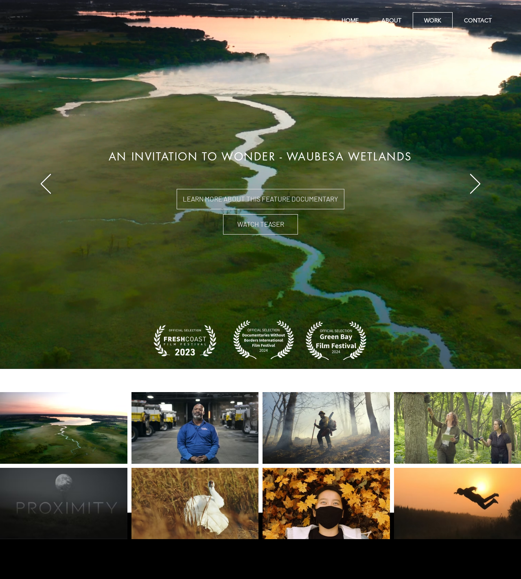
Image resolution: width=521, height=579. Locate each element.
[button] (260, 224)
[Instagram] (260, 571)
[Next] (475, 184)
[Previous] (46, 184)
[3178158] (240, 571)
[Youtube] (280, 571)
